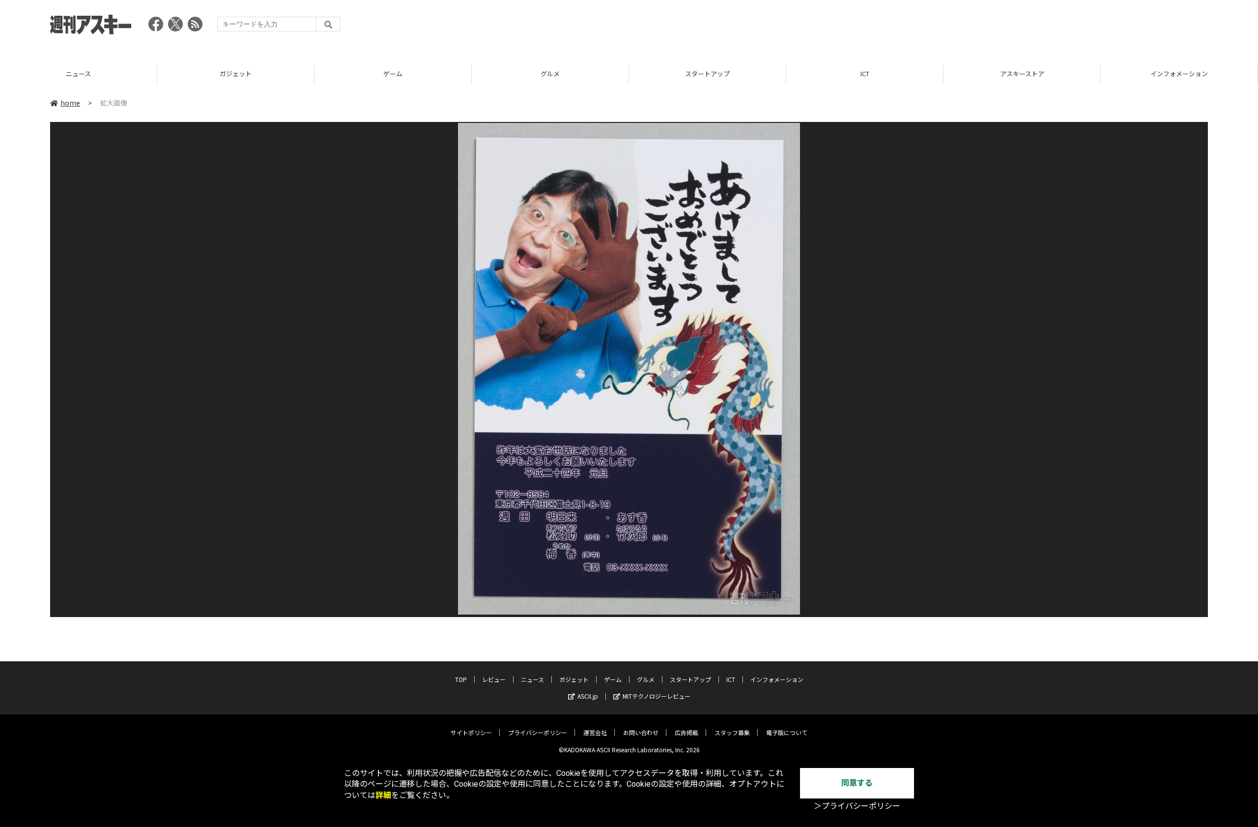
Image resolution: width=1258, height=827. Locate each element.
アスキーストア (1022, 73)
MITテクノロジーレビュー (656, 696)
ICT (864, 73)
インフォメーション (1179, 73)
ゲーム (392, 73)
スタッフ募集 (732, 732)
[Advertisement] (1029, 27)
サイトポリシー (471, 732)
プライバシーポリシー (537, 732)
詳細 (383, 795)
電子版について (786, 732)
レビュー (494, 679)
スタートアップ (707, 73)
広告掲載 (686, 732)
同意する (857, 783)
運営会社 (595, 732)
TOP (461, 679)
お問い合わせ (640, 732)
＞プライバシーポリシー (857, 806)
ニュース (78, 73)
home (70, 103)
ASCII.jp (587, 696)
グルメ (550, 73)
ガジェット (236, 73)
